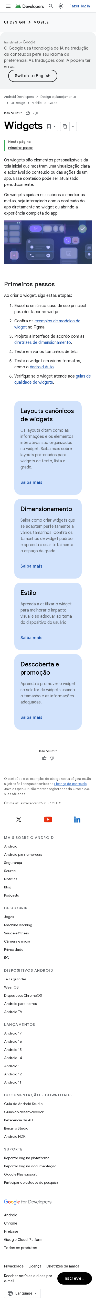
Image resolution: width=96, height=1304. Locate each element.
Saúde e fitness (16, 933)
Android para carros (20, 1003)
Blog (7, 887)
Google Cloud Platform (23, 1239)
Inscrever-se (76, 1278)
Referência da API (18, 1120)
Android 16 (13, 1041)
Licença (35, 1266)
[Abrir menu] (8, 6)
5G (6, 957)
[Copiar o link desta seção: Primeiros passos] (60, 285)
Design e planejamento (58, 97)
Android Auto (42, 367)
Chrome (10, 1223)
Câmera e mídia (17, 941)
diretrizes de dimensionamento (42, 342)
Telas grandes (15, 979)
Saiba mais (31, 482)
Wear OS (11, 987)
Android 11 (12, 1082)
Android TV (13, 1011)
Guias (52, 103)
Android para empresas (23, 854)
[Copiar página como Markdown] (65, 126)
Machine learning (18, 925)
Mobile (41, 22)
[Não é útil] (35, 113)
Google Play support (20, 1174)
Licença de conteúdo (70, 784)
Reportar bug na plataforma (26, 1158)
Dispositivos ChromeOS (23, 995)
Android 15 (13, 1049)
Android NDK (14, 1136)
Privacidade (13, 949)
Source (10, 870)
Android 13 (13, 1066)
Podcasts (11, 895)
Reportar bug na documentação (30, 1166)
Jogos (9, 916)
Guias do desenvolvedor (24, 1112)
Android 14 (13, 1057)
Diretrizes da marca (63, 1266)
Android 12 (13, 1074)
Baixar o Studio (16, 1128)
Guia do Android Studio (23, 1103)
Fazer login (79, 6)
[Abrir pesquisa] (51, 6)
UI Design (14, 22)
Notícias (10, 879)
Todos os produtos (20, 1248)
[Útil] (28, 113)
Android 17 (13, 1033)
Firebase (11, 1231)
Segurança (13, 862)
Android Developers (19, 97)
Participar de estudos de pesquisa (31, 1182)
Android (10, 846)
